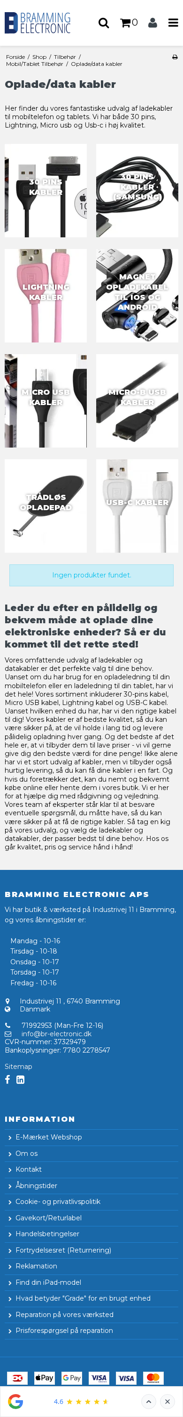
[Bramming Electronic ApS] (46, 23)
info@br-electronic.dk (57, 1034)
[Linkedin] (20, 1080)
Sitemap (18, 1066)
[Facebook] (7, 1080)
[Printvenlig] (174, 56)
